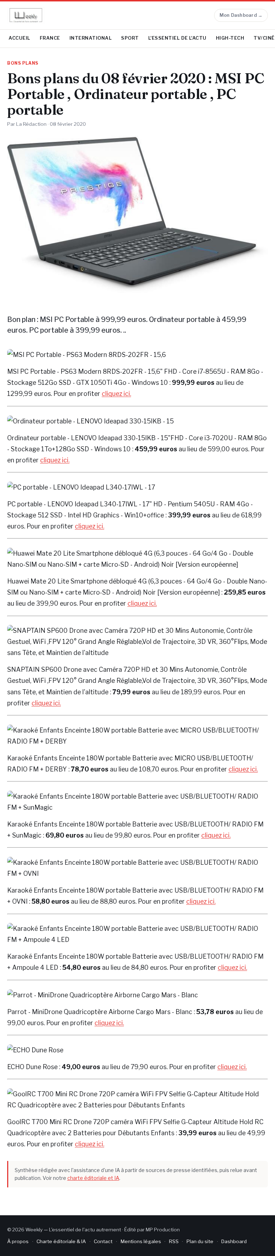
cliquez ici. (116, 393)
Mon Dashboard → (241, 15)
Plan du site (200, 1241)
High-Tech (230, 38)
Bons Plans (22, 63)
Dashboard (234, 1241)
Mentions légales (141, 1241)
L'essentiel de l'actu (177, 38)
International (90, 38)
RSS (174, 1241)
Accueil (19, 38)
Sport (130, 38)
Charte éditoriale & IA (61, 1241)
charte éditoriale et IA (93, 1178)
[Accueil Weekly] (25, 15)
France (50, 38)
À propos (18, 1241)
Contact (103, 1241)
